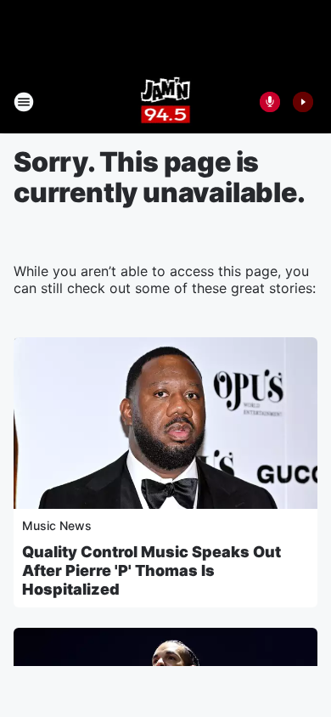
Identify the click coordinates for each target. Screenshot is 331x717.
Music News (57, 525)
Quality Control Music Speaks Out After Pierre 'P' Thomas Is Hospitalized (151, 570)
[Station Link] (166, 102)
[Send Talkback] (270, 102)
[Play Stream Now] (303, 102)
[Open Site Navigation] (24, 102)
